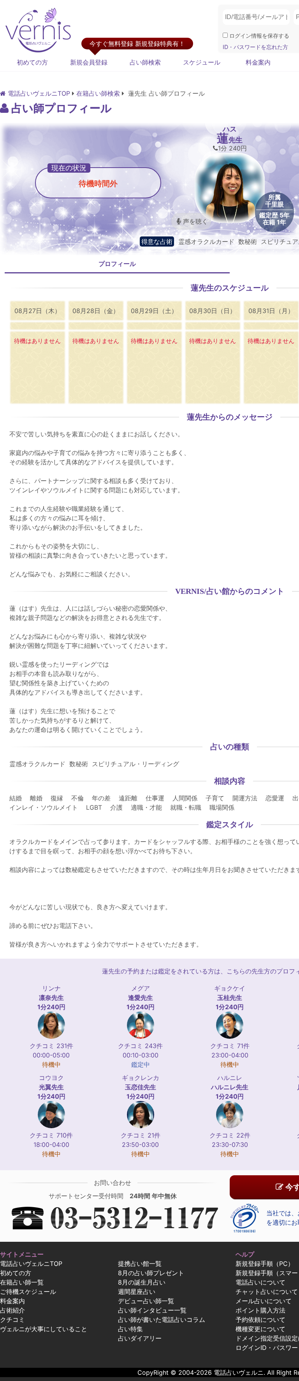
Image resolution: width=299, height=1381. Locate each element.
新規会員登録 (88, 62)
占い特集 (130, 1329)
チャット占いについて (267, 1291)
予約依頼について (260, 1319)
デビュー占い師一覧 (146, 1301)
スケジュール (201, 62)
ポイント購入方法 (260, 1310)
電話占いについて (260, 1282)
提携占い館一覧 (140, 1263)
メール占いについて (264, 1301)
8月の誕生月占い (141, 1282)
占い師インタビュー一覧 (152, 1310)
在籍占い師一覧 (22, 1282)
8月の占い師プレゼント (151, 1273)
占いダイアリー (140, 1338)
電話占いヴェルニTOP (31, 1263)
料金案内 (258, 62)
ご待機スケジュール (28, 1291)
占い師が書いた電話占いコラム (161, 1319)
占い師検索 (145, 62)
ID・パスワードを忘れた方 (255, 47)
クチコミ (12, 1319)
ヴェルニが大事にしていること (43, 1329)
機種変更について (260, 1329)
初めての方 (32, 62)
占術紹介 (12, 1310)
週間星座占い (136, 1291)
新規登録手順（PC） (265, 1263)
